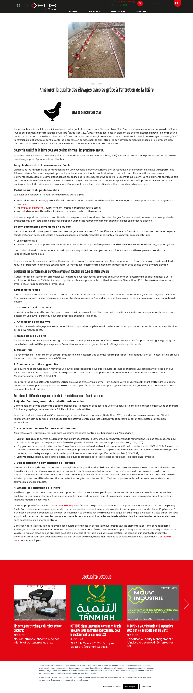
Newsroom (118, 11)
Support (140, 11)
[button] (184, 604)
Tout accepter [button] (130, 686)
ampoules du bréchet (32, 207)
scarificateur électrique (63, 505)
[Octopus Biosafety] (34, 6)
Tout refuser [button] (146, 686)
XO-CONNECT (154, 3)
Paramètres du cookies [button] (112, 686)
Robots (74, 11)
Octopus (95, 11)
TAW (167, 3)
